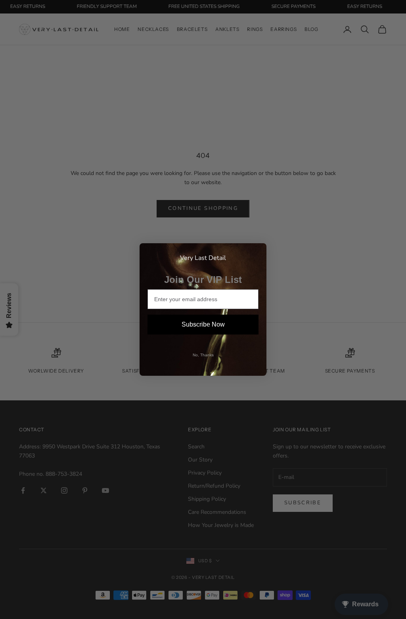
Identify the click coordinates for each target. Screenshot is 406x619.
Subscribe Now (203, 324)
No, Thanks (203, 355)
